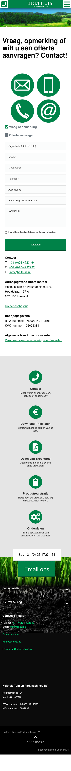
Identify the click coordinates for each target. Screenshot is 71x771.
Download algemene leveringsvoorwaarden (33, 340)
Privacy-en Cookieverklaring (41, 231)
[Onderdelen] (35, 517)
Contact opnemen (11, 634)
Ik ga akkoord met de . (31, 231)
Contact (35, 388)
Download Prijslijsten (35, 423)
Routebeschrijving (17, 306)
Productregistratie (35, 493)
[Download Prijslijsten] (35, 412)
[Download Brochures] (35, 447)
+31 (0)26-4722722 (22, 267)
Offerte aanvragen (21, 135)
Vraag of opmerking (23, 126)
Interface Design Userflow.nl (53, 749)
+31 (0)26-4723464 (22, 262)
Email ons (36, 569)
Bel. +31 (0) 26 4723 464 (36, 554)
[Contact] (35, 377)
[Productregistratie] (35, 482)
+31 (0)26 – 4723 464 (24, 622)
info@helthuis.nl (20, 272)
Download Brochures (36, 458)
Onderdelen (35, 528)
